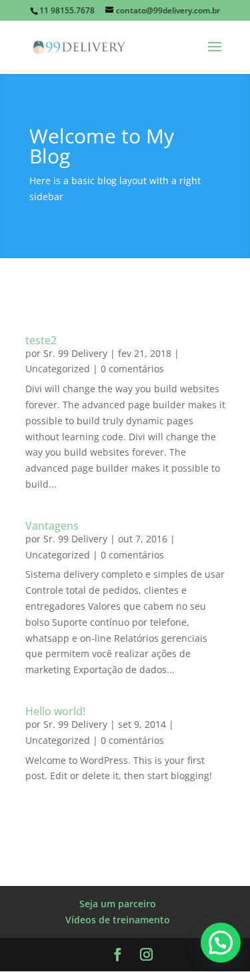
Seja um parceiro (117, 903)
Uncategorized (57, 368)
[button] (221, 943)
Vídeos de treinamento (117, 919)
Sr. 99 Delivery (75, 353)
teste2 (41, 340)
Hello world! (55, 711)
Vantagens (52, 525)
